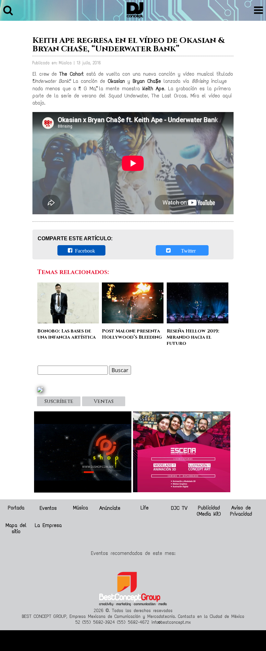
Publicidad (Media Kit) (209, 511)
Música (80, 508)
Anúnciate (109, 508)
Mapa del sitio (16, 528)
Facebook (83, 250)
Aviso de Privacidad (241, 511)
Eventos (48, 508)
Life (144, 508)
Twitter (184, 250)
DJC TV (179, 508)
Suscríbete (58, 401)
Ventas (104, 401)
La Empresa (48, 525)
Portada (16, 508)
